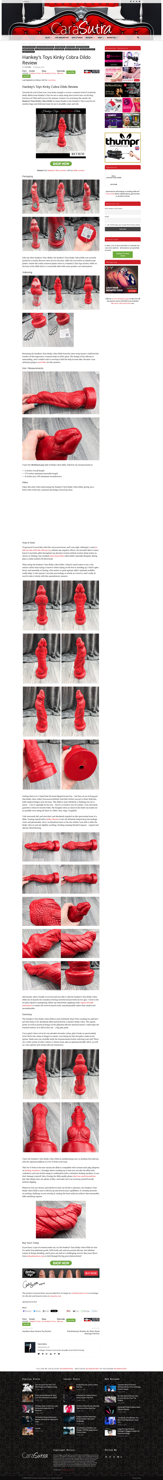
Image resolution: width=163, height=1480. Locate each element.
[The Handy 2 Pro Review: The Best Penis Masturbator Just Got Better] (110, 1420)
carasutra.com (55, 1296)
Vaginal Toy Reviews (28, 51)
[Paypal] (133, 1)
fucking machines (32, 1170)
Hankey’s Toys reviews (56, 170)
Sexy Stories (77, 37)
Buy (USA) (71, 72)
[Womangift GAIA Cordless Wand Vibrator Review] (110, 1410)
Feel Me (37, 1428)
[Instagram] (131, 1)
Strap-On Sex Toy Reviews (87, 49)
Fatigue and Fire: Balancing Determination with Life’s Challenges (86, 1419)
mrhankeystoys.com (35, 1256)
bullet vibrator (53, 819)
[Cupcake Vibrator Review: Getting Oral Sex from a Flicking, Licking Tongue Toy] (110, 1387)
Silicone (60, 73)
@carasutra (66, 1369)
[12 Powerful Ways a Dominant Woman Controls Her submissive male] (27, 1420)
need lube (42, 362)
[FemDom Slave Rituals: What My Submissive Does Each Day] (69, 1409)
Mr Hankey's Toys (49, 73)
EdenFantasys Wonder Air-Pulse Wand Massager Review (83, 1332)
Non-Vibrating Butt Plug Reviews (44, 49)
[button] (138, 37)
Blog (48, 37)
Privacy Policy (136, 1478)
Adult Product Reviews (29, 46)
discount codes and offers (121, 303)
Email (107, 217)
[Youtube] (139, 1)
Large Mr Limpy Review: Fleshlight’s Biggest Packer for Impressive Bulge (128, 1431)
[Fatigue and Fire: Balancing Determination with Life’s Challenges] (69, 1419)
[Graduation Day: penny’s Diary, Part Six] (69, 1387)
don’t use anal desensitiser (84, 1176)
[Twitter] (39, 1354)
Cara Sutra (27, 67)
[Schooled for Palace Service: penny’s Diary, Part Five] (69, 1398)
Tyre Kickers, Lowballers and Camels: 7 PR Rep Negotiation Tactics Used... (87, 1430)
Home (24, 44)
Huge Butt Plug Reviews (82, 46)
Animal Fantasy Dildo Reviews (45, 46)
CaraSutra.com (88, 1455)
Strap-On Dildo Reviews (72, 49)
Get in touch (110, 194)
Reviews (89, 37)
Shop (100, 37)
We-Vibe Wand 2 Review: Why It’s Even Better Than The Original (128, 1398)
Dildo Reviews (70, 46)
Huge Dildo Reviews (28, 49)
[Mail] (136, 1)
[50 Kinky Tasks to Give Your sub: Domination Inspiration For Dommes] (27, 1409)
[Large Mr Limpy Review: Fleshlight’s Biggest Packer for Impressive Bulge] (110, 1432)
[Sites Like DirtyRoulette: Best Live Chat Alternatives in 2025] (27, 1398)
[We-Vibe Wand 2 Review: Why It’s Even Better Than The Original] (110, 1399)
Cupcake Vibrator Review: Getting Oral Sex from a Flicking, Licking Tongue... (129, 1387)
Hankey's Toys (35, 73)
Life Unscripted (62, 37)
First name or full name (113, 208)
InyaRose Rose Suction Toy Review (36, 1331)
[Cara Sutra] (81, 27)
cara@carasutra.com (67, 1470)
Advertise (111, 37)
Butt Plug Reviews (60, 46)
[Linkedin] (51, 1354)
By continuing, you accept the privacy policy (123, 225)
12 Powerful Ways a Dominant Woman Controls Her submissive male (46, 1419)
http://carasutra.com (43, 1347)
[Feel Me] (27, 1431)
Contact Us (25, 1)
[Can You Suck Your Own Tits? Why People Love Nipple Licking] (27, 1387)
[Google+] (47, 1354)
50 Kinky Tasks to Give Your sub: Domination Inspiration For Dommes (46, 1408)
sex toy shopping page (120, 299)
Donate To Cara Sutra (123, 254)
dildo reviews (78, 170)
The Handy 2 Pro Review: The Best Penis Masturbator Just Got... (128, 1420)
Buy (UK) (26, 76)
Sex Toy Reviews (59, 49)
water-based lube (56, 556)
